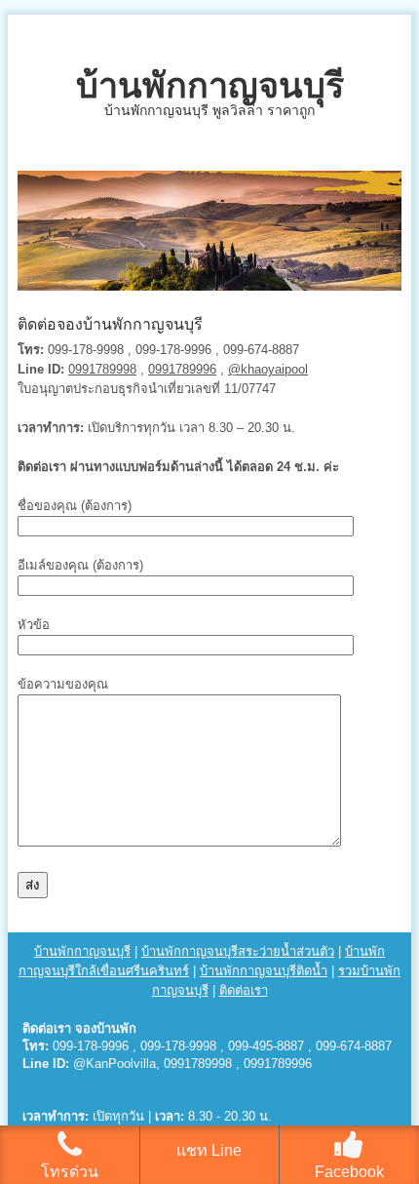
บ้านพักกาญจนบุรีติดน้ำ (263, 971)
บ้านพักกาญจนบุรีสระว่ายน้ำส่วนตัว (237, 951)
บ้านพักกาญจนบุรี (210, 85)
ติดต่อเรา (243, 990)
